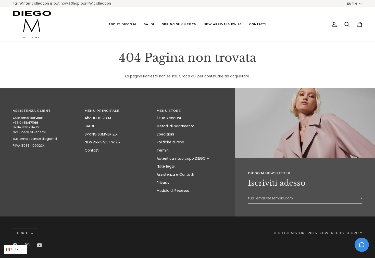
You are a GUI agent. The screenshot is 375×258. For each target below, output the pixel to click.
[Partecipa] (358, 198)
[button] (122, 24)
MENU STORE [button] (169, 111)
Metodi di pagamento (175, 126)
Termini (163, 150)
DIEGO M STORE (293, 233)
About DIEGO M (98, 118)
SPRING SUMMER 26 (101, 134)
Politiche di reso (170, 142)
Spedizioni (165, 134)
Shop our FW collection (91, 3)
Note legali (166, 166)
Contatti (92, 150)
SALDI (89, 126)
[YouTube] (39, 245)
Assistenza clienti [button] (32, 111)
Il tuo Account (169, 118)
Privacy (163, 182)
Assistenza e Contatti (175, 174)
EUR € (352, 3)
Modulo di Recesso (173, 190)
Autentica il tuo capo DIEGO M (183, 158)
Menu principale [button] (102, 111)
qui (193, 76)
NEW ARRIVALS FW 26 (102, 142)
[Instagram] (27, 245)
